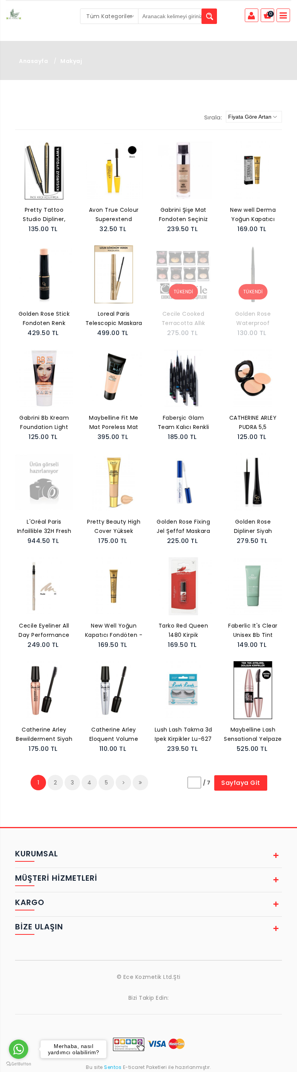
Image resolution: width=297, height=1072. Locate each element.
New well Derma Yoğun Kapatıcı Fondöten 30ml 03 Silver (253, 215)
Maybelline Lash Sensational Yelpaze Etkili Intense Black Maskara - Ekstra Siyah (253, 735)
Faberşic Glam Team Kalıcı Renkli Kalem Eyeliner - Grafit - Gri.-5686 (183, 423)
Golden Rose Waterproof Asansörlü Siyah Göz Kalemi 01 (253, 319)
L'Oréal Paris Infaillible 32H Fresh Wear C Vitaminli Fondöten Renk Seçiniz (44, 527)
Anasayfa (33, 61)
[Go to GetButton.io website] (18, 1064)
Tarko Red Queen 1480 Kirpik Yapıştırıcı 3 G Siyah (183, 631)
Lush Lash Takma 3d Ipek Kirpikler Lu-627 (183, 734)
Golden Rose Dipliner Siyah (253, 526)
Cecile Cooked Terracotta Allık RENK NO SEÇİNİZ (183, 319)
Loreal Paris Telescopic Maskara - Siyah (113, 319)
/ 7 (207, 782)
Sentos (113, 1067)
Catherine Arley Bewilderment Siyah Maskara (44, 735)
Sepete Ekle (46, 178)
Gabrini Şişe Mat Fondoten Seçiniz (183, 214)
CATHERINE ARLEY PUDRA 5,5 (253, 422)
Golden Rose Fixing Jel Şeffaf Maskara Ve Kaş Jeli (183, 527)
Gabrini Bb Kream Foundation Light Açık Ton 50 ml (44, 423)
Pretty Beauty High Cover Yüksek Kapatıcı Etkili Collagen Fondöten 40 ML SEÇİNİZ (113, 527)
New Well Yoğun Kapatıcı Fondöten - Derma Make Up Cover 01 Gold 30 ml (114, 631)
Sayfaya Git (240, 782)
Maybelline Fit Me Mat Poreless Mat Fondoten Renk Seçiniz (113, 423)
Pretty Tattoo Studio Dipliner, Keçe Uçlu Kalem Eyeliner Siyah (44, 215)
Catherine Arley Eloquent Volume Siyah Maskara (113, 735)
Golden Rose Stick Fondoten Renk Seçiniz (44, 319)
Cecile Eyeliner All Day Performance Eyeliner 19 (44, 631)
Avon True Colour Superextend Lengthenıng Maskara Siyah (114, 215)
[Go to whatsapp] (18, 1049)
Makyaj (71, 61)
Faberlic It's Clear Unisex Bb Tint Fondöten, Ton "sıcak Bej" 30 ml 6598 (253, 631)
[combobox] (109, 16)
